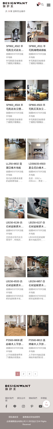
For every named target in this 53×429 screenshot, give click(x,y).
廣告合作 (21, 398)
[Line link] (15, 407)
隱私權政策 (13, 417)
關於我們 (9, 398)
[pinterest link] (32, 407)
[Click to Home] (15, 4)
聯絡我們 (33, 398)
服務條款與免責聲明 (31, 417)
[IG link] (23, 407)
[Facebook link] (6, 407)
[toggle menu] (49, 5)
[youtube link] (40, 407)
